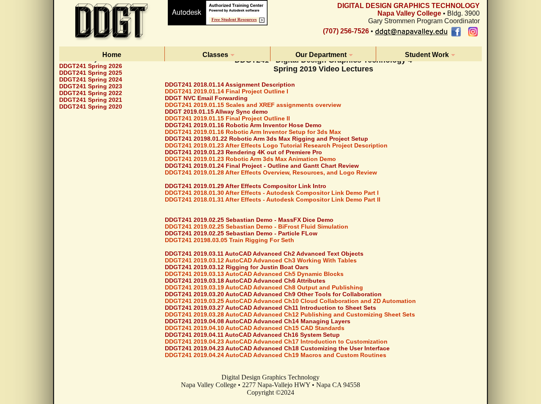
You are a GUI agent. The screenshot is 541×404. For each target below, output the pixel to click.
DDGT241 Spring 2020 (90, 106)
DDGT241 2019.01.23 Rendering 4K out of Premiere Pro (243, 152)
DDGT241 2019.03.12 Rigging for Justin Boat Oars (237, 267)
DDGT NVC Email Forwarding (206, 98)
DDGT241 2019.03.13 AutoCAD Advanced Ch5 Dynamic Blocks (254, 273)
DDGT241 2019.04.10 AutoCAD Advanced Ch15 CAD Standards (254, 328)
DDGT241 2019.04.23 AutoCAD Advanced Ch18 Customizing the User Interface (277, 348)
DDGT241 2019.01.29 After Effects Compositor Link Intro (245, 186)
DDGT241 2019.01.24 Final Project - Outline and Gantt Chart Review (262, 165)
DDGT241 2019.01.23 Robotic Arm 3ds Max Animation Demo (250, 159)
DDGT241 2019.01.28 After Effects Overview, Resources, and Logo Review (271, 172)
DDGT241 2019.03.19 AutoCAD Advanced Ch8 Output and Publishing (264, 287)
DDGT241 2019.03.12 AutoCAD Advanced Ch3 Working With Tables (261, 260)
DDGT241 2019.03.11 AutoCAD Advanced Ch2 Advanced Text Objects (264, 253)
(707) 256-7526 (346, 31)
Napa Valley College (409, 13)
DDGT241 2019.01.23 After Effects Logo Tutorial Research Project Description (276, 145)
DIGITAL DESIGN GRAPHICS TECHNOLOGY (408, 5)
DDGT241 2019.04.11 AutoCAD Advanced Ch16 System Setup (252, 334)
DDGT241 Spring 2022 (90, 93)
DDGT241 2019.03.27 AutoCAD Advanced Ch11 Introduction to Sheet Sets (270, 307)
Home (111, 54)
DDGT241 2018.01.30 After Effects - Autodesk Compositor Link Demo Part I (272, 192)
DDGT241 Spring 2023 (90, 86)
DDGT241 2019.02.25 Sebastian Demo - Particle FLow (241, 233)
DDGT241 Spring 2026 (90, 66)
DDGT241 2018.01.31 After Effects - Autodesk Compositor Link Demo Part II (272, 199)
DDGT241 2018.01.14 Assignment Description (230, 84)
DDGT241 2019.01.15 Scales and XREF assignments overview (253, 104)
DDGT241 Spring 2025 (90, 72)
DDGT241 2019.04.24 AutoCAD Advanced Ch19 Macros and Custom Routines (275, 355)
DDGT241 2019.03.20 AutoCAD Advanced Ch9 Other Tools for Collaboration (273, 294)
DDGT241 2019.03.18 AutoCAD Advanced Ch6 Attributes (245, 280)
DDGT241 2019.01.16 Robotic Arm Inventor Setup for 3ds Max (253, 131)
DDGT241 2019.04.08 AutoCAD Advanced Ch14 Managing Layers (257, 321)
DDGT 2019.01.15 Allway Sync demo (216, 111)
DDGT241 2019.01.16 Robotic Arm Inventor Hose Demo (243, 125)
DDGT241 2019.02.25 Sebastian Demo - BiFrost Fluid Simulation (256, 226)
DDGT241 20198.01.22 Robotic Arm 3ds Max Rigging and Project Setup (266, 138)
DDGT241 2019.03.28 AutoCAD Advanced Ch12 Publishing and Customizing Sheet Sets (290, 314)
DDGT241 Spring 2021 (90, 99)
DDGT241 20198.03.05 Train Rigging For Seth (229, 240)
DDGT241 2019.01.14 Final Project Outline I (226, 91)
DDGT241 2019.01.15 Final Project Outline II (227, 118)
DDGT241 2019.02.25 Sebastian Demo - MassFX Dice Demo (249, 219)
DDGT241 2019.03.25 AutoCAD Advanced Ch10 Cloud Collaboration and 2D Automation (290, 301)
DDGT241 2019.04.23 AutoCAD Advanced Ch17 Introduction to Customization (276, 341)
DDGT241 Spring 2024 (90, 79)
